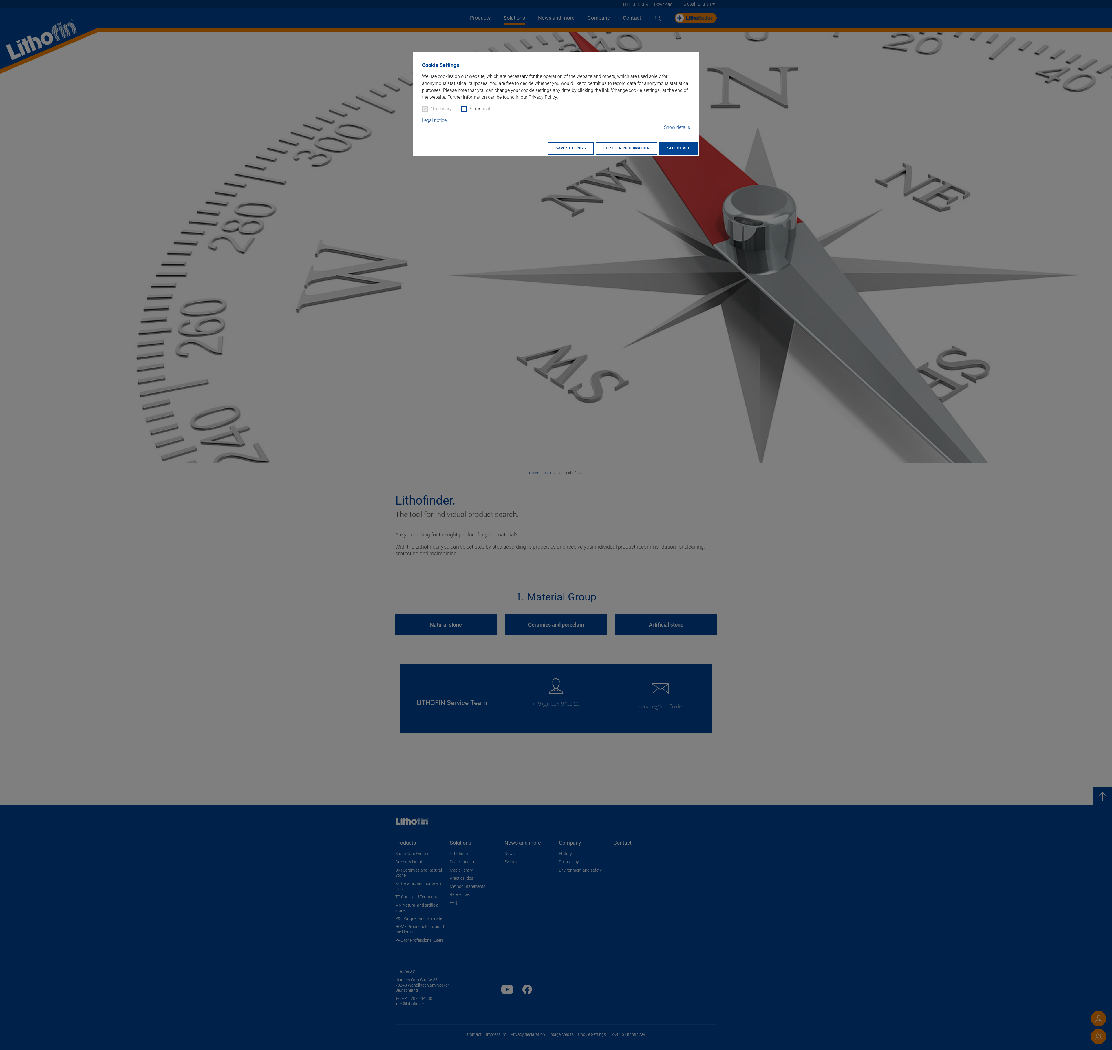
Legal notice (434, 120)
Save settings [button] (570, 148)
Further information (626, 148)
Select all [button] (678, 148)
